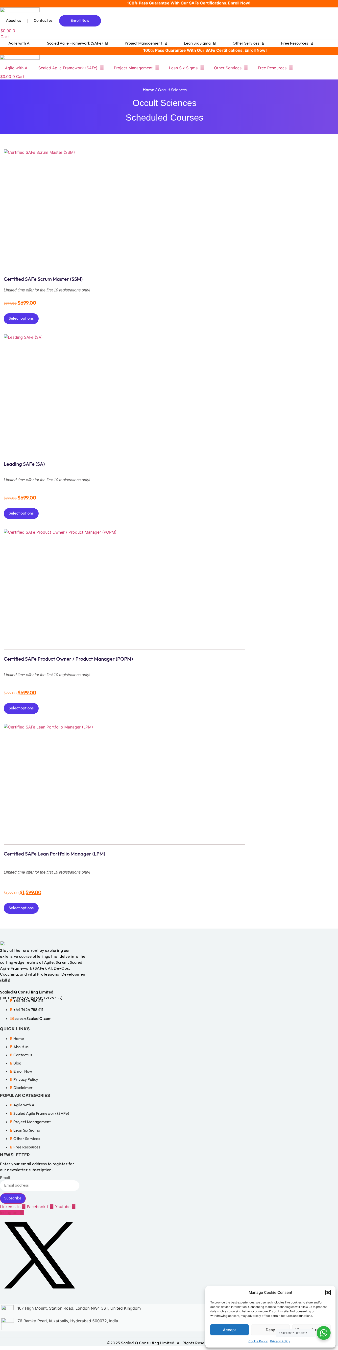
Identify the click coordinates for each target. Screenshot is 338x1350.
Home (148, 90)
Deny (270, 1329)
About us (13, 21)
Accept (229, 1329)
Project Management (143, 43)
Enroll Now (80, 21)
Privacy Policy (280, 1341)
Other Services (246, 43)
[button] (328, 1292)
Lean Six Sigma (197, 43)
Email (5, 1178)
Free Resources (294, 43)
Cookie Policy (258, 1341)
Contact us (43, 21)
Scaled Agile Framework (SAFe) (75, 43)
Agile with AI (19, 43)
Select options (21, 318)
